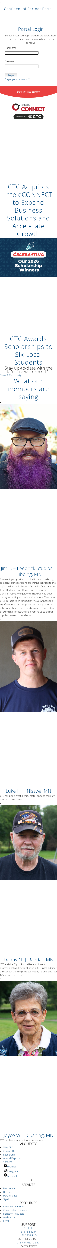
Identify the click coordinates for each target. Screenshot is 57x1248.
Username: (11, 48)
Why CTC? (8, 1147)
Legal (6, 1220)
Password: (11, 61)
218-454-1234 (28, 1231)
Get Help (28, 1228)
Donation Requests (13, 1213)
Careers (7, 1161)
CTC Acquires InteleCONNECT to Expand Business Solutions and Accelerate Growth (28, 210)
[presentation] (28, 124)
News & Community (10, 375)
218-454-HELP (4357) (28, 1242)
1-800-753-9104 (28, 1235)
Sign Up (7, 1199)
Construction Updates (15, 1210)
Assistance (9, 1217)
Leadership (9, 1154)
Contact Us (9, 1151)
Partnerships (10, 1195)
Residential (9, 1188)
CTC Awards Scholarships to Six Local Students (28, 350)
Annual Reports (11, 1158)
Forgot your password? (17, 79)
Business (8, 1192)
